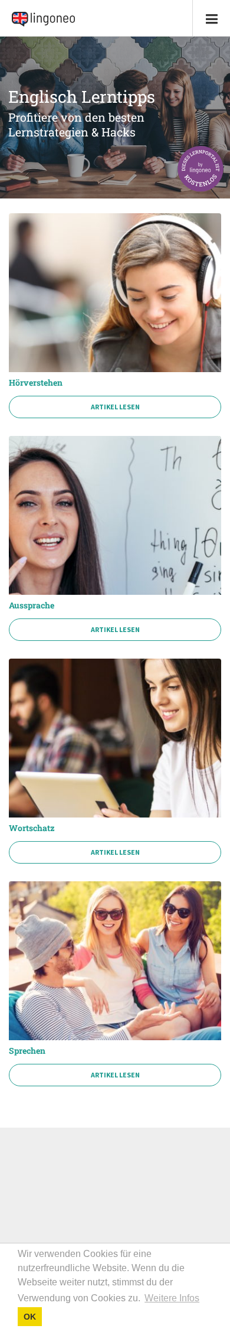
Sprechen (27, 1051)
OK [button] (30, 1316)
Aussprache (31, 605)
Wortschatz (32, 828)
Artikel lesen (115, 406)
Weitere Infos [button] (171, 1298)
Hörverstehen (36, 382)
